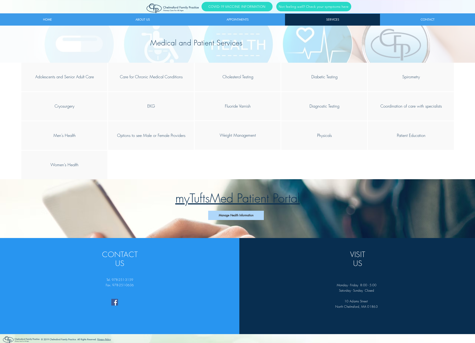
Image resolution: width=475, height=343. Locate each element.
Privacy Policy (104, 339)
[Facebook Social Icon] (114, 302)
